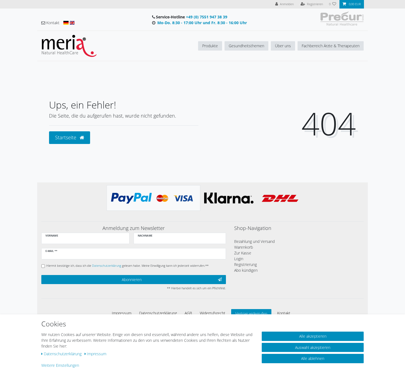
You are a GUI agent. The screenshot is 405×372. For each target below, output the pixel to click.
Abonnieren (132, 279)
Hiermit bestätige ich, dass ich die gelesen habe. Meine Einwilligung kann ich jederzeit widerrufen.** (127, 265)
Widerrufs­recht (212, 313)
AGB (188, 313)
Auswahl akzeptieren (312, 347)
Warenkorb (243, 247)
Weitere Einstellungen (60, 365)
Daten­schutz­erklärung (158, 313)
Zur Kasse (242, 253)
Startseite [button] (66, 137)
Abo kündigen (246, 270)
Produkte (210, 45)
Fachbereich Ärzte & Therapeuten (331, 45)
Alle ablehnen (312, 358)
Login (238, 258)
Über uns (283, 45)
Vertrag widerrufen (251, 313)
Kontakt (283, 313)
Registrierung (245, 264)
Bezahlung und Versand (254, 241)
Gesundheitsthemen (246, 45)
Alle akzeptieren (312, 336)
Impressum (121, 313)
